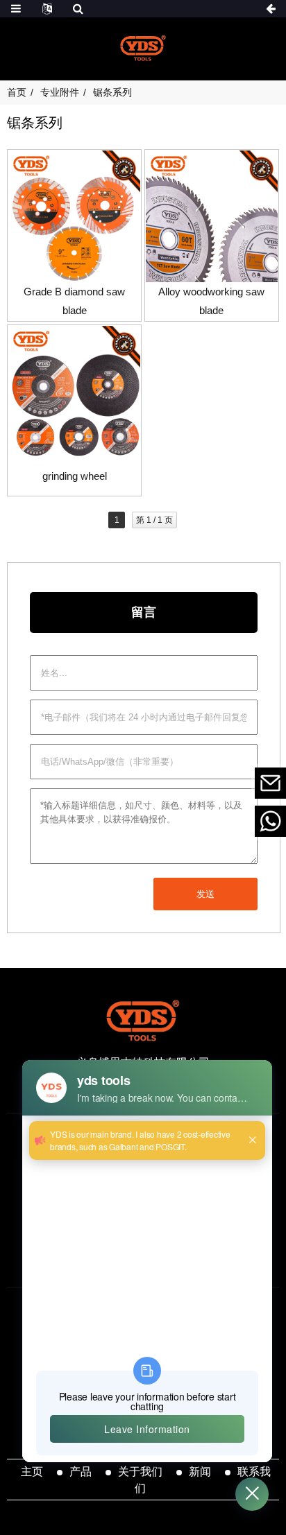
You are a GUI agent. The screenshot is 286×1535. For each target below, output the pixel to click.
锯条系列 (112, 92)
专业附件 (59, 92)
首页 (16, 92)
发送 (205, 894)
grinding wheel (74, 476)
